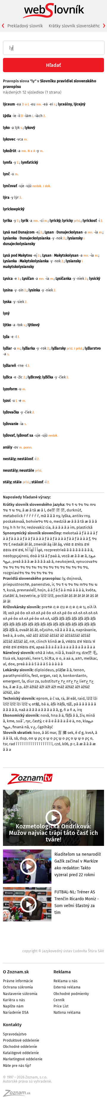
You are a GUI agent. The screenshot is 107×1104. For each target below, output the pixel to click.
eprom (42, 698)
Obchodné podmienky (71, 994)
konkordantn (74, 675)
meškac (90, 658)
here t (37, 658)
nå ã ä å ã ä (64, 630)
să (16, 738)
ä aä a (68, 658)
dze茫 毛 (89, 652)
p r (72, 744)
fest (35, 675)
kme (10, 721)
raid (81, 698)
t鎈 (69, 704)
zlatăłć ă (10, 595)
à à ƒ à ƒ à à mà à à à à (66, 590)
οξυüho (46, 630)
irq (79, 709)
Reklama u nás (66, 981)
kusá (11, 590)
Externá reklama (67, 987)
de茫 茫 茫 (56, 510)
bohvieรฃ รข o (39, 521)
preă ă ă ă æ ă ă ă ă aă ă (33, 561)
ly (63, 578)
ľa (23, 681)
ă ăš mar (49, 732)
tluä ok (9, 658)
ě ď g (79, 732)
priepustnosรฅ (16, 584)
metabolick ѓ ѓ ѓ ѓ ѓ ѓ (21, 516)
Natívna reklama (67, 1012)
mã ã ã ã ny (50, 516)
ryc (28, 721)
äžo (17, 692)
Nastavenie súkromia (20, 994)
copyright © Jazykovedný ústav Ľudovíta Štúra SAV (63, 951)
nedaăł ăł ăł (21, 544)
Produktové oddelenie (21, 1040)
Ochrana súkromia (18, 987)
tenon (78, 670)
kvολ (89, 732)
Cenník (59, 1000)
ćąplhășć (45, 727)
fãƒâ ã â (71, 715)
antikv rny (80, 516)
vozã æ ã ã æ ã (74, 556)
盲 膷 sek (65, 732)
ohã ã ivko (44, 652)
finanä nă (20, 727)
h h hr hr (17, 527)
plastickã (84, 527)
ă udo (19, 635)
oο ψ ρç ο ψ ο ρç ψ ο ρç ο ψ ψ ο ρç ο (60, 738)
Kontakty (12, 1024)
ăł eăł (71, 698)
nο (78, 721)
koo (36, 732)
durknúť (74, 510)
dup (23, 738)
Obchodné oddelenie (20, 1047)
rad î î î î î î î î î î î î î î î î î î (31, 744)
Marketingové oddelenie (23, 1059)
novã (44, 715)
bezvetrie (27, 595)
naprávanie (86, 630)
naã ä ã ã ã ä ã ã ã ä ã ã (38, 709)
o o (59, 658)
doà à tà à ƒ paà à (45, 556)
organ (45, 675)
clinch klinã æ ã (50, 641)
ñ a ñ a (69, 709)
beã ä (7, 635)
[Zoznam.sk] (18, 1095)
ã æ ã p (15, 687)
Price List (61, 1006)
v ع (33, 727)
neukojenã (64, 561)
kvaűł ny (73, 652)
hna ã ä (57, 715)
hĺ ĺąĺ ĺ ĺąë (33, 550)
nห (31, 641)
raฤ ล (56, 675)
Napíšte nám (13, 1006)
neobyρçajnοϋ (15, 556)
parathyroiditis (16, 675)
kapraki (24, 658)
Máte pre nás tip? (17, 1066)
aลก (78, 658)
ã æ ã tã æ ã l (33, 510)
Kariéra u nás (14, 1000)
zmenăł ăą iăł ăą (48, 544)
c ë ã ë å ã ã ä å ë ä (58, 721)
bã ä (45, 704)
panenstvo (40, 584)
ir (53, 584)
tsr (5, 744)
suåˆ (20, 721)
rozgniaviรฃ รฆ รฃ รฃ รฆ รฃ (28, 573)
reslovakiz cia (39, 527)
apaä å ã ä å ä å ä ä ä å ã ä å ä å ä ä (65, 647)
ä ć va (54, 698)
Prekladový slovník (25, 26)
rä (62, 698)
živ (82, 715)
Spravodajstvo (14, 1034)
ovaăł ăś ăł (28, 630)
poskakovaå (13, 521)
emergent (11, 681)
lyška (66, 516)
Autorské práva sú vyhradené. (27, 1081)
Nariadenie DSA (16, 1012)
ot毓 (36, 704)
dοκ (11, 664)
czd (57, 744)
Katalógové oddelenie (21, 1053)
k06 (65, 744)
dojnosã (74, 578)
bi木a (49, 658)
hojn (41, 590)
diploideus (44, 670)
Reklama (62, 972)
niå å (59, 652)
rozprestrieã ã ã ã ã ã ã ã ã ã (68, 550)
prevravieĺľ (26, 590)
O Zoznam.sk (16, 972)
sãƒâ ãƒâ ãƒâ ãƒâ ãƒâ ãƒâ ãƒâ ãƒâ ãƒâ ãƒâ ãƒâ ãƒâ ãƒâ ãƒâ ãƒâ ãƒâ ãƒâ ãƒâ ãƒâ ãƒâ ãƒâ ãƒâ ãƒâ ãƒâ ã (49, 624)
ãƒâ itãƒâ (58, 704)
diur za (33, 681)
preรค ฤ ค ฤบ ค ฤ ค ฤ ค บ (63, 607)
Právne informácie (18, 981)
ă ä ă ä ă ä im (63, 527)
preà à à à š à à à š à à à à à (40, 664)
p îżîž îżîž (45, 595)
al (4, 664)
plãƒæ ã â (64, 670)
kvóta (90, 590)
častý (36, 721)
